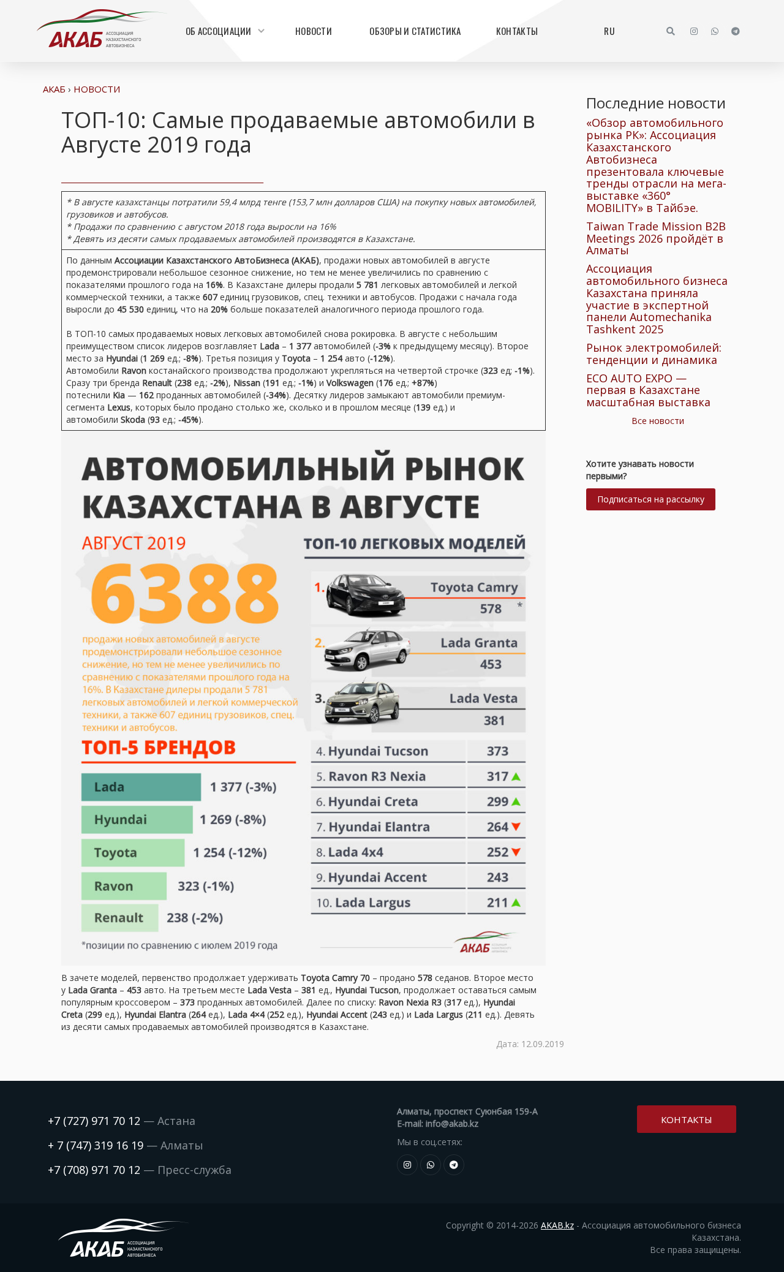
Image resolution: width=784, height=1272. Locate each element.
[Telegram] (735, 31)
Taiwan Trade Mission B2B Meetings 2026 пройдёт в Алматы (656, 238)
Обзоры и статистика (415, 30)
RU (609, 30)
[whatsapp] (714, 31)
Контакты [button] (686, 1119)
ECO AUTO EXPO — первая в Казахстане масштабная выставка (648, 390)
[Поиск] (670, 31)
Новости (313, 30)
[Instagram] (694, 31)
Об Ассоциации (219, 30)
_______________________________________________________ (162, 178)
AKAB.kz (557, 1225)
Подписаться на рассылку (650, 499)
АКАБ (54, 89)
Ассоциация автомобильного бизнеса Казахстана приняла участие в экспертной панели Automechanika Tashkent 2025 (657, 298)
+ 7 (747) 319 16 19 (95, 1145)
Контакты (517, 30)
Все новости (657, 420)
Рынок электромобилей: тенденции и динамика (654, 353)
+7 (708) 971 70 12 (94, 1169)
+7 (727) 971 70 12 (94, 1120)
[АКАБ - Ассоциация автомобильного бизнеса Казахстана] (101, 28)
